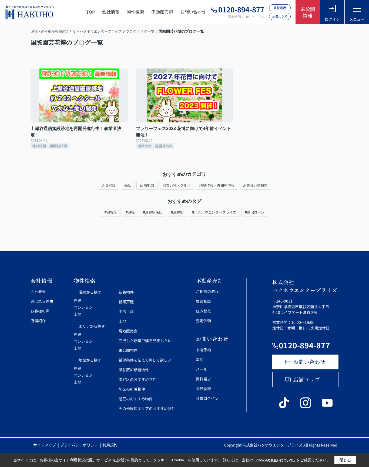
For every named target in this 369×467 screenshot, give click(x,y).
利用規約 (110, 445)
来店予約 (203, 349)
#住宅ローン (254, 212)
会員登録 (109, 185)
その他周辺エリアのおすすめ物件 (147, 408)
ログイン (332, 19)
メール (201, 369)
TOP (90, 12)
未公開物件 (128, 350)
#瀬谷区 (111, 212)
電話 (199, 359)
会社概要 (38, 291)
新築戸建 (126, 301)
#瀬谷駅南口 (153, 212)
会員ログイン (207, 398)
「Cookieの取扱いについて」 (274, 460)
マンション (83, 307)
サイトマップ (45, 445)
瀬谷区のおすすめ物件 (137, 379)
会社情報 (110, 11)
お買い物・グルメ (177, 185)
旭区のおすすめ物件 (136, 398)
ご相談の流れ (207, 291)
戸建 (77, 300)
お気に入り (280, 16)
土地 (77, 314)
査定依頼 (203, 320)
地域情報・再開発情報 (216, 185)
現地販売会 (128, 331)
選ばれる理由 (42, 301)
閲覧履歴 (279, 7)
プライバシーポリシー (79, 445)
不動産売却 (162, 11)
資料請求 (203, 379)
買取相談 (203, 301)
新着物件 (126, 292)
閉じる (345, 460)
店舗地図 (147, 185)
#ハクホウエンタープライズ (214, 212)
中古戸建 (126, 311)
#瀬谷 (130, 212)
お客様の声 (40, 311)
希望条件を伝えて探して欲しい (145, 360)
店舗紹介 (38, 320)
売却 (127, 185)
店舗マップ (306, 379)
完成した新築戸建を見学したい (145, 340)
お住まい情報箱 (255, 185)
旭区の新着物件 (132, 389)
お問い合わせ (193, 11)
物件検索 (135, 11)
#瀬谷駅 (177, 212)
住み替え (203, 311)
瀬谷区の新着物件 (134, 369)
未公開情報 (307, 12)
